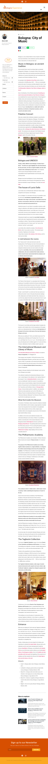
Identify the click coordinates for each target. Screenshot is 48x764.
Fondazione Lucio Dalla (34, 321)
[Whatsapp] (25, 1)
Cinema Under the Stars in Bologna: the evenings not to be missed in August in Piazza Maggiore (37, 721)
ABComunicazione (22, 760)
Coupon (4, 96)
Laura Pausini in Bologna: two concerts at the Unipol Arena (35, 699)
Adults (4, 84)
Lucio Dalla (36, 277)
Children (4, 88)
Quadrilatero (24, 648)
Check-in (4, 75)
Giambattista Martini (32, 379)
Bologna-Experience (38, 760)
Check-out (4, 80)
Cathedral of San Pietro (31, 80)
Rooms (4, 92)
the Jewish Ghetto (32, 644)
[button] (41, 10)
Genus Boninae (34, 600)
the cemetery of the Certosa (35, 234)
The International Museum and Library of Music (28, 352)
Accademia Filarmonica (34, 485)
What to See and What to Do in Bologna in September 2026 (35, 709)
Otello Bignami (30, 421)
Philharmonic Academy (23, 429)
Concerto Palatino (34, 156)
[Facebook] (22, 1)
